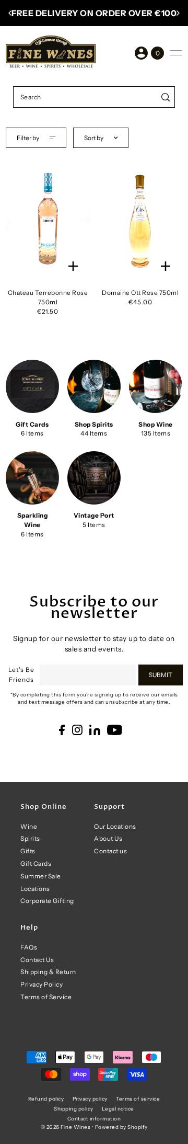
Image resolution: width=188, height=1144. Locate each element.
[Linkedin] (94, 730)
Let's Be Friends (21, 674)
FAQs (28, 947)
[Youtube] (114, 730)
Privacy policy (90, 1098)
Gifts (28, 851)
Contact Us (37, 960)
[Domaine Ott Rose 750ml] (140, 219)
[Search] (165, 97)
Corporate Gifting (47, 901)
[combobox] (85, 97)
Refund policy (46, 1098)
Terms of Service (46, 997)
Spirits (30, 838)
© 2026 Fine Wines (66, 1127)
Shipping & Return (48, 972)
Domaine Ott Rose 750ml (140, 292)
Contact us (110, 851)
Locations (35, 889)
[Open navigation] (176, 52)
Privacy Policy (41, 984)
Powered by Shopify (121, 1127)
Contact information (94, 1118)
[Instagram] (77, 730)
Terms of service (138, 1098)
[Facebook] (62, 730)
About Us (108, 838)
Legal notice (118, 1108)
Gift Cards (35, 863)
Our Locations (115, 826)
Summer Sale (40, 876)
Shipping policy (73, 1108)
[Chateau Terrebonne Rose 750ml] (48, 219)
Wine (28, 826)
